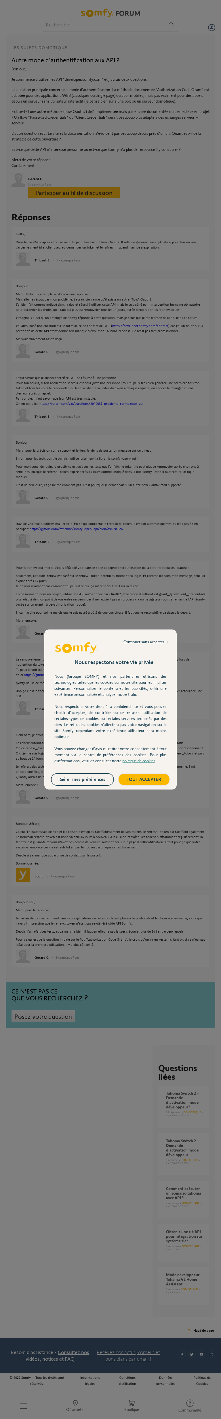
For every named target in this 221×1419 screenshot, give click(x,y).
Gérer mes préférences (82, 779)
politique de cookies (138, 760)
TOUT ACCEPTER (144, 779)
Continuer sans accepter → (145, 641)
